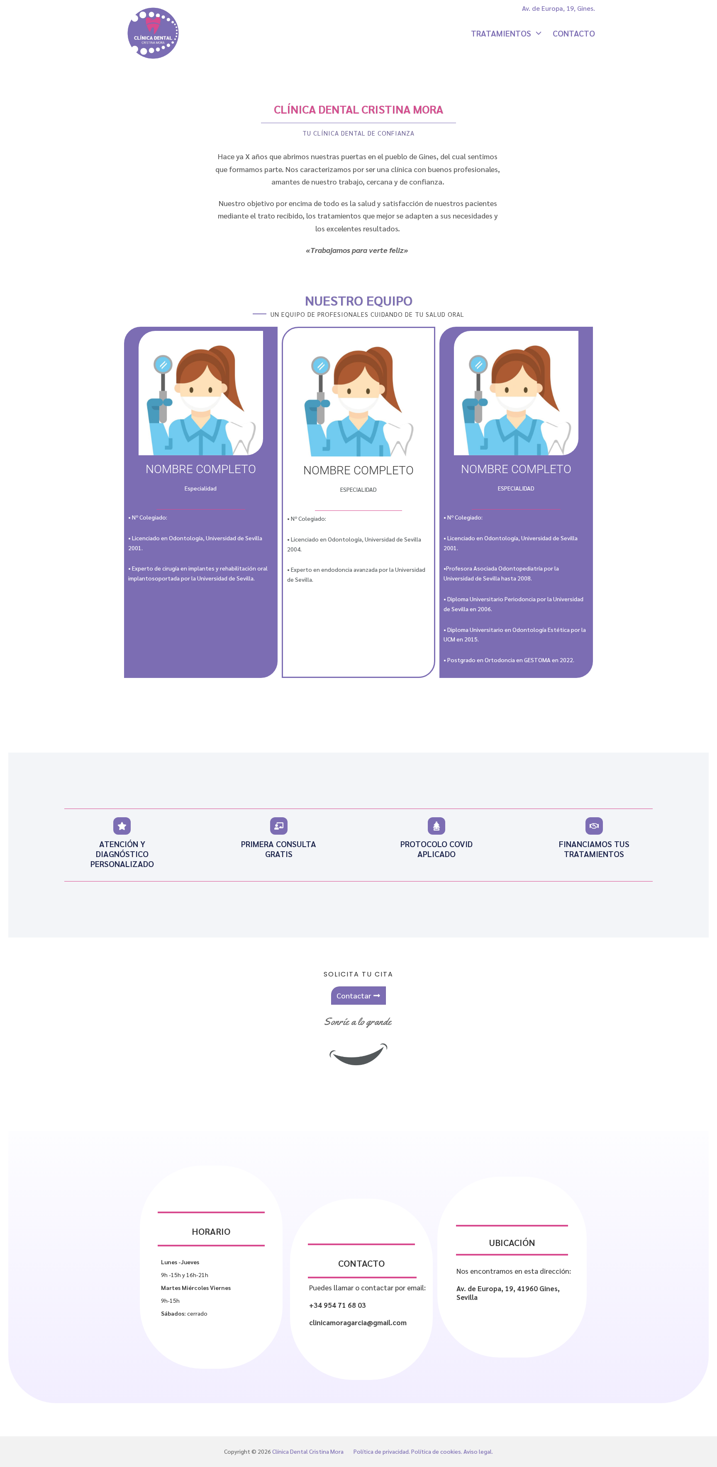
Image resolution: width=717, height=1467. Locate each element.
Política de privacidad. (382, 1451)
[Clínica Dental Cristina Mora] (153, 33)
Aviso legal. (478, 1451)
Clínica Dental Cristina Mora (308, 1451)
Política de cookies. (436, 1451)
